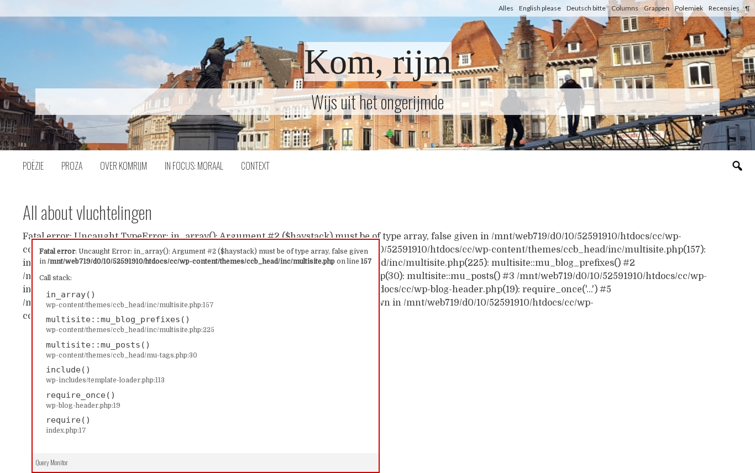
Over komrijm (123, 165)
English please (540, 8)
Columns (624, 8)
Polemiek (689, 8)
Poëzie (33, 165)
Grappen (656, 8)
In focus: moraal (194, 165)
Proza (71, 165)
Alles (506, 8)
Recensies (724, 8)
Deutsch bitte (586, 8)
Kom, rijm (378, 61)
